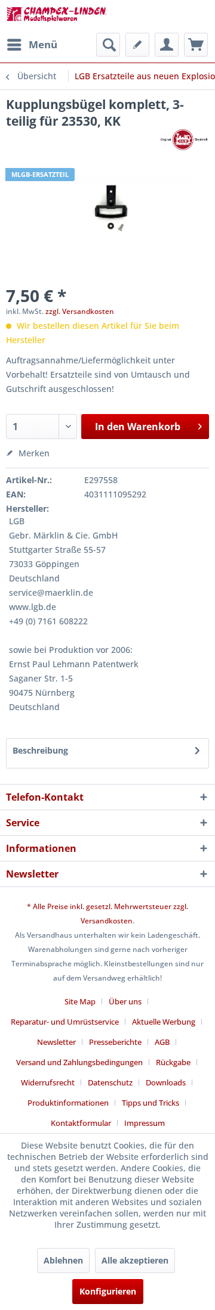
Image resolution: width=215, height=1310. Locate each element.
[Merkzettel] (137, 45)
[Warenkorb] (196, 45)
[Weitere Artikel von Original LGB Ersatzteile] (183, 139)
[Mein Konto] (167, 45)
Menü (43, 44)
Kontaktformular (81, 1123)
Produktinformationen (68, 1102)
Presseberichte (115, 1042)
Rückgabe (173, 1062)
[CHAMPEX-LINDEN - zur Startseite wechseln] (57, 16)
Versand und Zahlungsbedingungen (79, 1062)
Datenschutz (110, 1082)
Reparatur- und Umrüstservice (65, 1021)
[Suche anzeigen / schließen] (108, 45)
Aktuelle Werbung (163, 1021)
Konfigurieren (107, 1291)
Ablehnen (63, 1260)
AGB (162, 1042)
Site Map (80, 1001)
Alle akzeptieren (135, 1260)
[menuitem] (31, 45)
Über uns (125, 1001)
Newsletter (56, 1042)
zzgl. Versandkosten (79, 311)
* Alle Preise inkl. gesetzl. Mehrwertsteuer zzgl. (107, 906)
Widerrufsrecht (48, 1082)
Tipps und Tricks (150, 1102)
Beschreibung (40, 750)
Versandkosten (107, 921)
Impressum (144, 1123)
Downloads (166, 1082)
